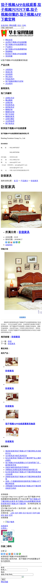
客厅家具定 (9, 123)
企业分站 (4, 25)
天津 (34, 513)
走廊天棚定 (9, 119)
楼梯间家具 (9, 116)
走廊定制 (9, 102)
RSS (19, 25)
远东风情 (9, 74)
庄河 (11, 515)
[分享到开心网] (12, 554)
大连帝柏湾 (9, 121)
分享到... (4, 528)
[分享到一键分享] (4, 554)
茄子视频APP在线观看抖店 (16, 44)
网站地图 (12, 25)
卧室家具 (34, 181)
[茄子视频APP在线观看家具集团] (12, 420)
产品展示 (9, 47)
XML (24, 25)
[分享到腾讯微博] (14, 242)
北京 (24, 513)
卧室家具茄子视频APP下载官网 (13, 504)
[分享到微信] (19, 242)
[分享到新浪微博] (11, 242)
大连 (16, 513)
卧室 (10, 341)
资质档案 (9, 56)
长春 (38, 513)
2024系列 (9, 84)
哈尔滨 (29, 513)
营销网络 (9, 51)
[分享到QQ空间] (9, 242)
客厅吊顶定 (9, 114)
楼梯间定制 (9, 112)
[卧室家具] (12, 367)
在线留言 (4, 526)
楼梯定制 (9, 109)
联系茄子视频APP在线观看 (16, 54)
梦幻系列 (9, 77)
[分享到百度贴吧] (15, 554)
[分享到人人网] (17, 242)
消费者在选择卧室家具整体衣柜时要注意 (21, 470)
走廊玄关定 (9, 98)
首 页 (16, 181)
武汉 (2, 515)
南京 (7, 515)
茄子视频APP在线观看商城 (16, 49)
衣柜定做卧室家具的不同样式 (17, 467)
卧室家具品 (9, 105)
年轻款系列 (9, 79)
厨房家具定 (9, 107)
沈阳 (20, 513)
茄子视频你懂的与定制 (14, 81)
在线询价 (9, 245)
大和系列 (9, 70)
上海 (12, 513)
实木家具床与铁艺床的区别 (16, 456)
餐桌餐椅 (9, 100)
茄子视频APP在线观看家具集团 (20, 424)
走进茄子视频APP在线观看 (16, 42)
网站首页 (9, 40)
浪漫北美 (9, 72)
